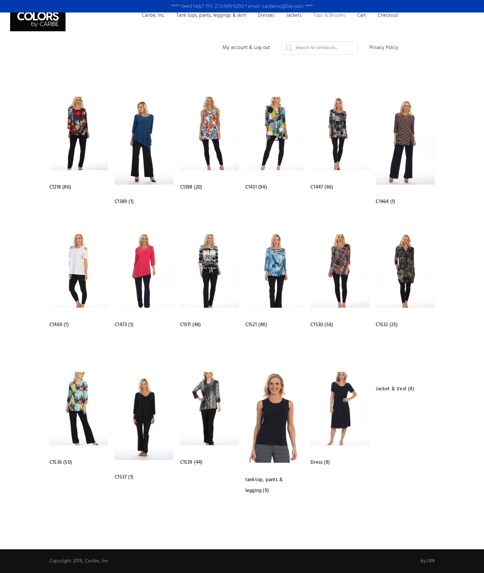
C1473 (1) (124, 325)
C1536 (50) (60, 462)
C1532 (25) (387, 325)
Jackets (293, 15)
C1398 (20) (191, 187)
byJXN (427, 561)
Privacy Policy (383, 48)
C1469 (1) (59, 325)
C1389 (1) (124, 202)
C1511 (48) (190, 325)
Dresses (266, 15)
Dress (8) (320, 462)
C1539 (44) (191, 462)
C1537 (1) (124, 477)
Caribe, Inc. (153, 15)
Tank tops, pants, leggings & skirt (211, 15)
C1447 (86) (321, 187)
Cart (361, 15)
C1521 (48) (256, 325)
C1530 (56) (321, 325)
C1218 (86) (60, 187)
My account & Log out (246, 48)
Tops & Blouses (329, 15)
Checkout (388, 15)
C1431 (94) (256, 187)
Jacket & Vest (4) (395, 389)
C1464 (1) (385, 202)
